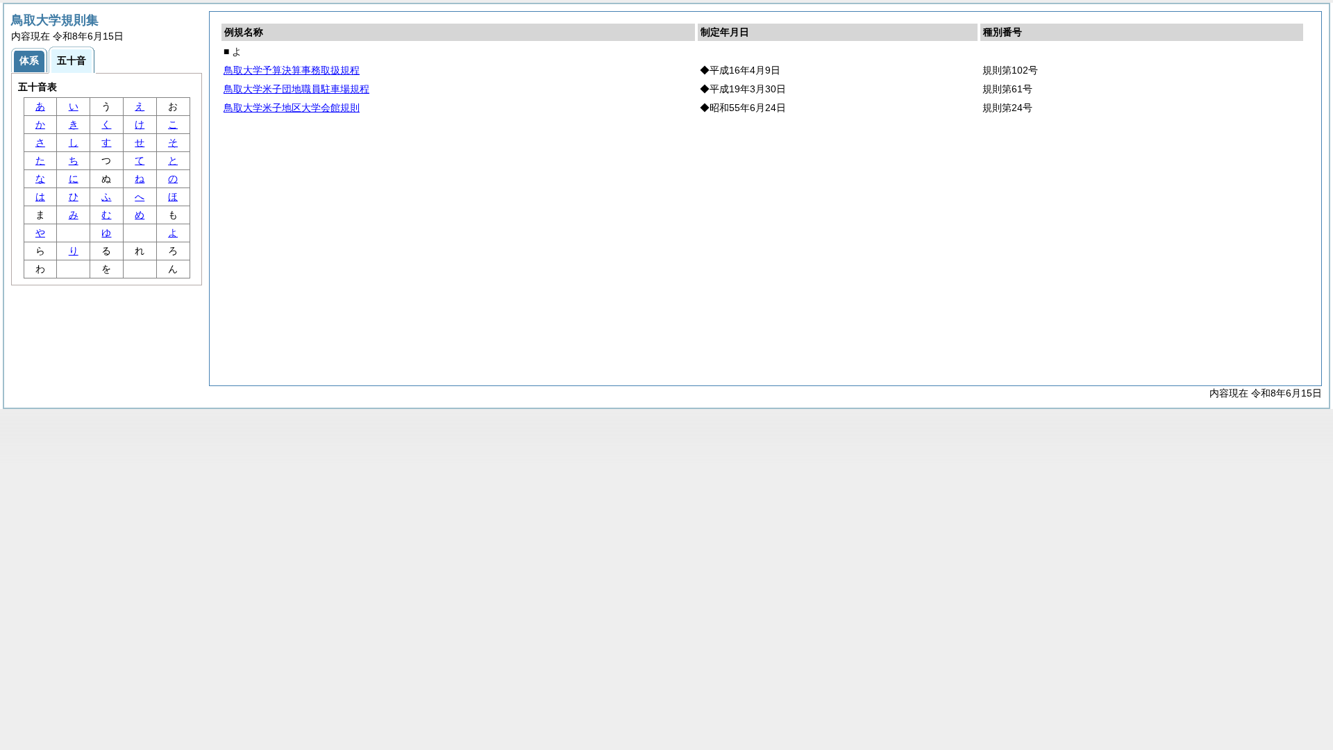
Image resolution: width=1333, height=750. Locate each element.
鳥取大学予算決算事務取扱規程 (292, 70)
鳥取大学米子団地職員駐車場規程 (296, 88)
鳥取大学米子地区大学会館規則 (292, 107)
